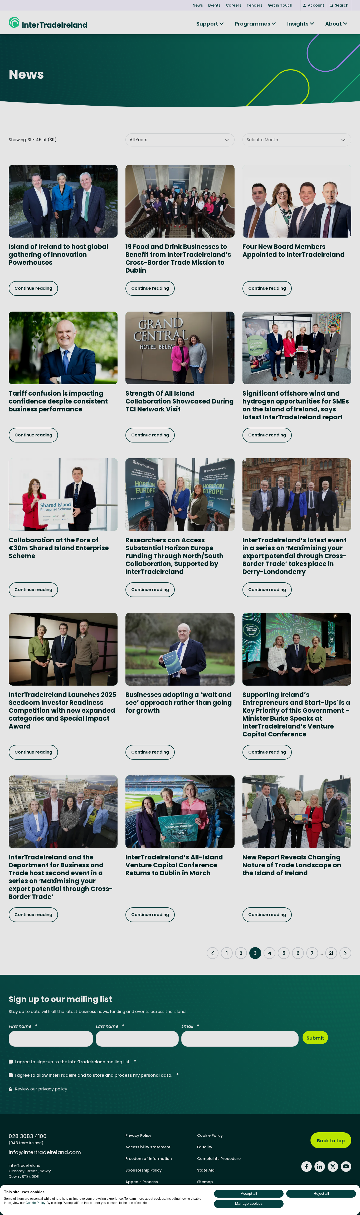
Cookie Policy (35, 1203)
